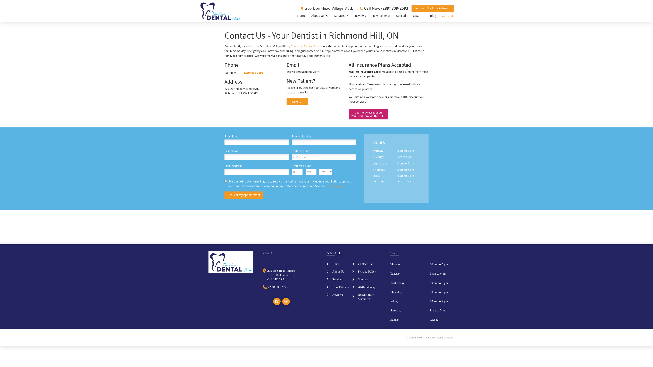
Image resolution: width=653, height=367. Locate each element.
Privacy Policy (334, 186)
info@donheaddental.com (303, 72)
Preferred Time (301, 166)
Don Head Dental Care (304, 46)
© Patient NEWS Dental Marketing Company (430, 337)
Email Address (233, 166)
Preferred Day (301, 151)
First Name (231, 136)
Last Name (231, 151)
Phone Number (301, 136)
